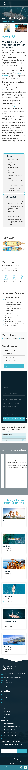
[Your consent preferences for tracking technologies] (25, 767)
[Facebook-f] (3, 687)
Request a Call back (7, 437)
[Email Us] (21, 767)
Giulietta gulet (8, 596)
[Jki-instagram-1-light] (7, 687)
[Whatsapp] (7, 767)
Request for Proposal (7, 434)
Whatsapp (5, 440)
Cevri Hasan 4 (7, 546)
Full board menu (12, 200)
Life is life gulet (8, 647)
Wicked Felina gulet (9, 621)
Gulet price (6, 521)
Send (22, 751)
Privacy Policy (18, 414)
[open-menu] (24, 3)
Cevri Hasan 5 (7, 571)
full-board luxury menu (15, 106)
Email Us (21, 768)
